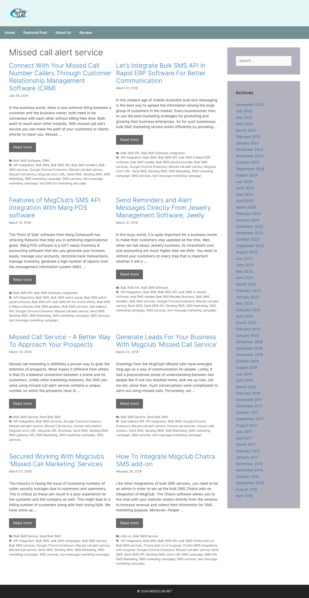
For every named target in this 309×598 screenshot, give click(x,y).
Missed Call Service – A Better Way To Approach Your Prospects (60, 340)
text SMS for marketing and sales (63, 183)
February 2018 (248, 393)
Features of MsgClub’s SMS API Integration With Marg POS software (54, 207)
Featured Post (35, 32)
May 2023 (244, 271)
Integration (177, 153)
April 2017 (244, 438)
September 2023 (250, 246)
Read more (22, 147)
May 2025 (244, 117)
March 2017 (246, 444)
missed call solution (87, 426)
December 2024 (249, 149)
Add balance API (132, 421)
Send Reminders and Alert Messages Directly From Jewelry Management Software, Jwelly (163, 207)
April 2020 (244, 316)
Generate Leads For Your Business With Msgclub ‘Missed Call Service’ (166, 340)
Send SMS (74, 174)
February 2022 (248, 310)
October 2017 (247, 412)
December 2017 (249, 400)
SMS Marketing (179, 171)
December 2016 (249, 464)
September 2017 (250, 419)
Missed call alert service (86, 169)
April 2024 (244, 201)
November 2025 (249, 105)
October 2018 (247, 361)
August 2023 (247, 252)
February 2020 (248, 329)
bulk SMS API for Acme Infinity (73, 302)
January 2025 (247, 143)
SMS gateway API (21, 435)
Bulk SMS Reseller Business (175, 296)
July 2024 (244, 182)
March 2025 (246, 130)
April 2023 (244, 278)
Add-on (126, 536)
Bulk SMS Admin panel (66, 297)
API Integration (23, 165)
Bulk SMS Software (26, 160)
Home (10, 32)
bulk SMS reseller (142, 162)
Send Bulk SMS (50, 417)
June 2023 (245, 265)
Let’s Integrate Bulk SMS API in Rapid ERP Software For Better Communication (161, 73)
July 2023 (244, 259)
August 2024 (247, 175)
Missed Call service (22, 174)
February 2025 (248, 137)
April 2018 (244, 380)
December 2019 (249, 342)
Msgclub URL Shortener (54, 430)
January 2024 (247, 220)
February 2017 (248, 451)
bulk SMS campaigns (66, 540)
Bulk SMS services (75, 306)
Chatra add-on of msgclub (162, 545)
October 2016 (247, 477)
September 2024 (250, 169)
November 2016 (249, 470)
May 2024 (244, 194)
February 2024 (248, 214)
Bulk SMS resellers (84, 165)
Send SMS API (154, 305)
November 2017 (249, 406)
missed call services (181, 426)
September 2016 (250, 483)
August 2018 (246, 367)
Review (85, 32)
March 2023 (246, 284)
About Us (63, 32)
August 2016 (246, 489)
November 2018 (249, 355)
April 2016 (244, 496)
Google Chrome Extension (48, 169)
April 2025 (244, 124)
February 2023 (248, 290)
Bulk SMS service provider (174, 162)
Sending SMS (92, 174)
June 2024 (245, 188)
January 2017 (247, 457)
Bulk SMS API (60, 165)
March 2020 (246, 323)
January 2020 (247, 335)
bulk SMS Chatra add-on (196, 540)
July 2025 (244, 111)
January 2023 (247, 297)
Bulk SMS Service (25, 417)
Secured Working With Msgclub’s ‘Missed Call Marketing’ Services (56, 460)
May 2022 (244, 303)
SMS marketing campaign (43, 178)
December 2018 (249, 348)
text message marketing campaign (176, 175)
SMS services (72, 178)
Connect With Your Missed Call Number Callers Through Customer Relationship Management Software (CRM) (60, 77)
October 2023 (247, 239)
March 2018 (246, 387)
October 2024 (247, 162)
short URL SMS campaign (184, 554)
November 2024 (249, 156)
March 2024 (246, 207)
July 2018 (244, 374)
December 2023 (249, 226)
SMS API (211, 554)
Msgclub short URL (51, 174)
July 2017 (244, 432)
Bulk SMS (42, 165)
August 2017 (246, 425)
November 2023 (249, 233)
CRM (45, 160)
